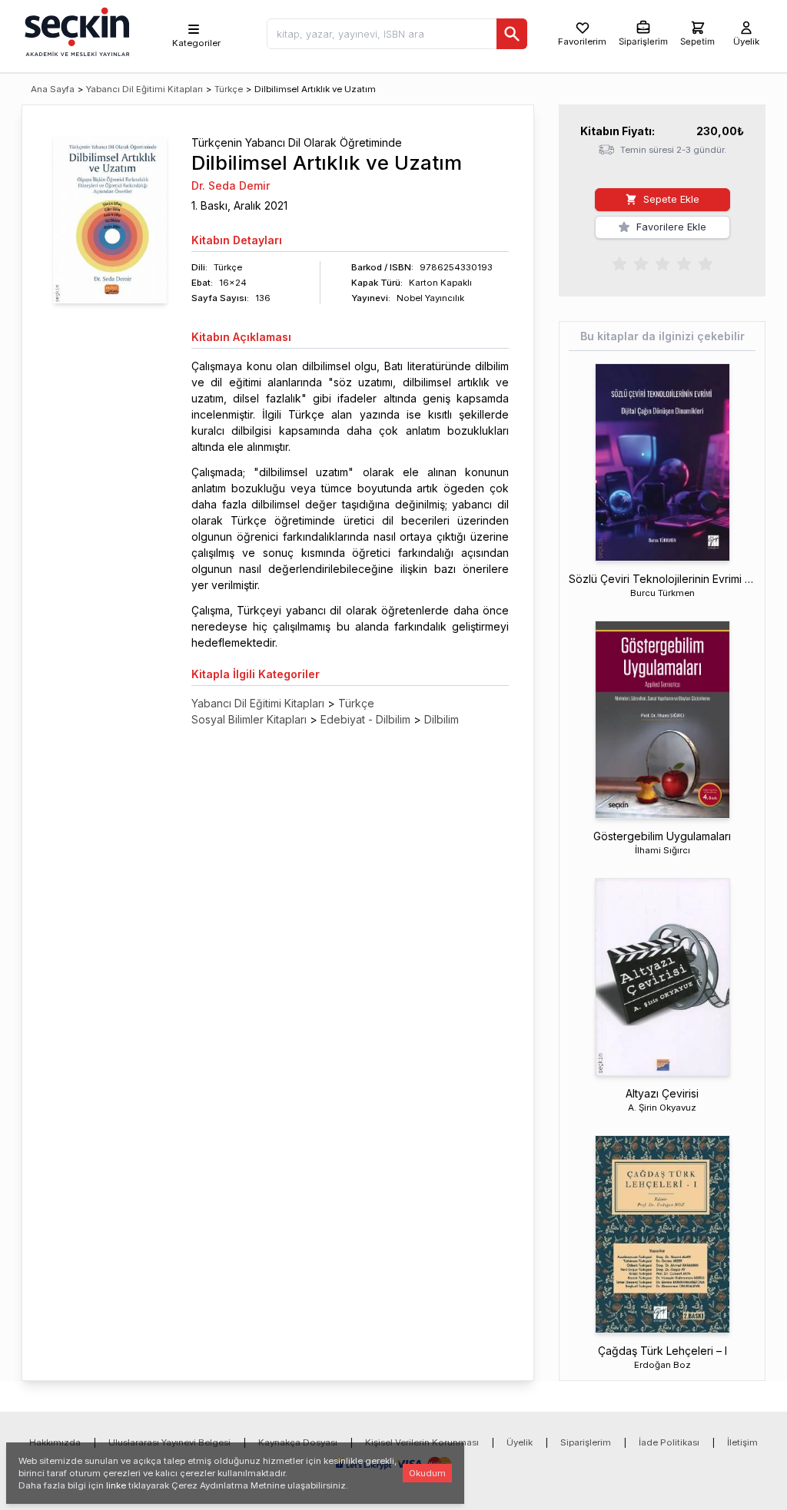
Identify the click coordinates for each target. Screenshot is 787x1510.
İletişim (742, 1442)
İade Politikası (669, 1442)
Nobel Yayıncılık (430, 298)
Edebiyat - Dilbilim (365, 719)
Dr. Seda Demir (230, 185)
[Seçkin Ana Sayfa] (75, 30)
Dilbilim (441, 719)
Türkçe (228, 89)
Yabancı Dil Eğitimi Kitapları (144, 89)
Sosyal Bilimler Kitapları (249, 719)
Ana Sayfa (53, 89)
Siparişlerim (585, 1442)
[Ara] (511, 33)
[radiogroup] (662, 262)
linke (116, 1485)
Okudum (427, 1473)
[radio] (619, 262)
